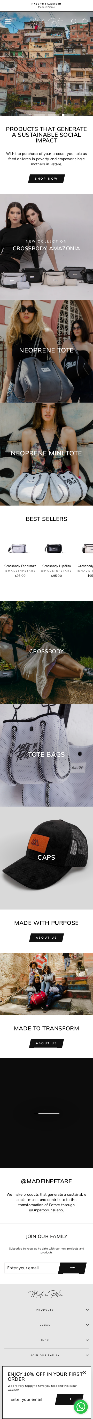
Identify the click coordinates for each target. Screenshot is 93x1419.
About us (46, 1043)
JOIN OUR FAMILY (45, 1355)
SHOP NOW (46, 178)
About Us (46, 937)
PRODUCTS (45, 1310)
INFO (45, 1340)
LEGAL (45, 1325)
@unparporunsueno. (46, 1210)
